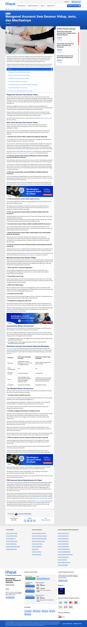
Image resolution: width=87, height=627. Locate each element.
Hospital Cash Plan (36, 552)
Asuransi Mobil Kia (62, 559)
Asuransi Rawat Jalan (37, 544)
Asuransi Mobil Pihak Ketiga (13, 546)
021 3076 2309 (31, 597)
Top (82, 624)
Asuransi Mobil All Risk (11, 536)
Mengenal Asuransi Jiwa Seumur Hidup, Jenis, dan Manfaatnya (26, 9)
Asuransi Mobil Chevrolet (64, 562)
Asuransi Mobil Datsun (63, 557)
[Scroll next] (78, 63)
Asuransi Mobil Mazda (63, 544)
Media (9, 9)
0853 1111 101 (63, 580)
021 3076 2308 (31, 591)
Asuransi (13, 9)
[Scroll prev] (78, 31)
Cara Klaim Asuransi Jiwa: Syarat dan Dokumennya (65, 56)
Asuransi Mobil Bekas (11, 544)
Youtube (46, 611)
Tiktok (53, 611)
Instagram (37, 611)
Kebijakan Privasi (77, 623)
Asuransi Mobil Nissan (63, 541)
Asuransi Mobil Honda (63, 536)
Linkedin (28, 614)
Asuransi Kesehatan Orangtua (39, 536)
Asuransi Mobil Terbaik (11, 533)
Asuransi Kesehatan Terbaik (39, 533)
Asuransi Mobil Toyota (63, 533)
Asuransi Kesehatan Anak (38, 541)
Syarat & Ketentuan (67, 623)
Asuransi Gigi (35, 549)
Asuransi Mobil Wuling (63, 546)
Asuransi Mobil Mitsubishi (64, 552)
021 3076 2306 (31, 586)
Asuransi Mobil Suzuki (63, 538)
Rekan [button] (42, 5)
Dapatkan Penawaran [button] (73, 5)
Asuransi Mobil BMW (63, 565)
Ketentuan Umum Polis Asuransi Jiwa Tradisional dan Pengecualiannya (66, 33)
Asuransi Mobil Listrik (11, 549)
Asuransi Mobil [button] (21, 5)
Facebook (28, 611)
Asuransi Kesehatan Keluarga (39, 538)
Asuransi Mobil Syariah (11, 541)
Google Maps (11, 597)
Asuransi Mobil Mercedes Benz (65, 554)
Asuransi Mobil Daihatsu (64, 549)
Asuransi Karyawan (36, 554)
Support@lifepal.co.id (44, 578)
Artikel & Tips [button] (50, 5)
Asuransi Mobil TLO (11, 538)
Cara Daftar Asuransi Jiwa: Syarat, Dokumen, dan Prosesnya (65, 45)
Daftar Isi (9, 69)
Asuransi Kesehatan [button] (33, 5)
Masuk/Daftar (76, 1)
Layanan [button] (66, 1)
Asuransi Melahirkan (37, 546)
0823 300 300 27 (31, 578)
